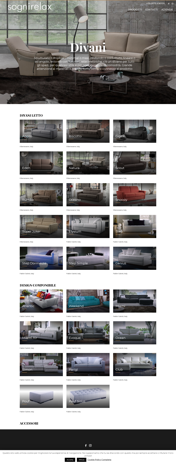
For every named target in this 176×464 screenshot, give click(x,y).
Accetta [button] (70, 460)
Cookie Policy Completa (99, 460)
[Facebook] (169, 3)
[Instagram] (172, 3)
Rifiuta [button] (81, 460)
